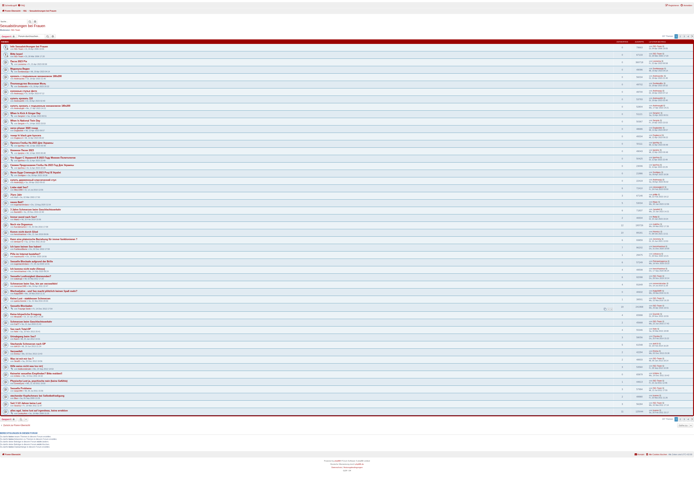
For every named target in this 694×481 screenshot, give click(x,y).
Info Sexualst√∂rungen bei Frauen (29, 46)
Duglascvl (18, 138)
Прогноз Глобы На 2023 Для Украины (31, 143)
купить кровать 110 (21, 98)
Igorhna (21, 160)
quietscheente (20, 301)
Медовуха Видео (20, 68)
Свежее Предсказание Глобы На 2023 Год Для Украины (42, 165)
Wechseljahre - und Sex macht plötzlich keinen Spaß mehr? (43, 291)
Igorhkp (21, 146)
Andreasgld (19, 108)
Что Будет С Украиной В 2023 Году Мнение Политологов (43, 157)
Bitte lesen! (16, 54)
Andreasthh (19, 101)
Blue (16, 398)
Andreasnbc (19, 79)
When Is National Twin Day (25, 120)
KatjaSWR (18, 293)
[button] (692, 36)
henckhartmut (20, 234)
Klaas (655, 202)
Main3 (16, 219)
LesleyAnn (22, 413)
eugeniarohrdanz (21, 205)
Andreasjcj (18, 93)
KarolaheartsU (20, 227)
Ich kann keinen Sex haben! (25, 246)
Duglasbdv (18, 130)
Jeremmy (657, 239)
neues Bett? (16, 202)
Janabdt (656, 209)
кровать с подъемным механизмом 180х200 (36, 76)
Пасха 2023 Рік (18, 61)
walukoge (18, 279)
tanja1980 (18, 391)
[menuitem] (21, 5)
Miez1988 (18, 190)
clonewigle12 (658, 187)
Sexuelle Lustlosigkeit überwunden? (30, 276)
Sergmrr (21, 116)
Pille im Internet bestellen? (25, 254)
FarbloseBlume (20, 249)
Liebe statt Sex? (19, 187)
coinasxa (657, 254)
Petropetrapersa (660, 261)
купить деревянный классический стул (33, 180)
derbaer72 (18, 242)
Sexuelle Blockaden (21, 306)
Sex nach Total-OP (20, 329)
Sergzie (21, 123)
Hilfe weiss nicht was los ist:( (26, 366)
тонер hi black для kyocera (25, 135)
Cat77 (16, 324)
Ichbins (17, 376)
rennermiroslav (659, 283)
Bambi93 (18, 212)
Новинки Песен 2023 (22, 150)
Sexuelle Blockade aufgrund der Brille (31, 261)
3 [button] (684, 36)
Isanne (656, 395)
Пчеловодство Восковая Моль (28, 83)
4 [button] (688, 36)
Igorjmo (21, 153)
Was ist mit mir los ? (22, 358)
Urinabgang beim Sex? (23, 336)
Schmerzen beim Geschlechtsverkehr (31, 321)
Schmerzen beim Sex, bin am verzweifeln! (33, 283)
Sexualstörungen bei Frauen (22, 26)
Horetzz (656, 231)
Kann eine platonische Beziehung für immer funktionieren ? (43, 239)
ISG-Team (15, 30)
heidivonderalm (24, 369)
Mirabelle (18, 317)
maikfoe (656, 224)
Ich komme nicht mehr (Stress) (27, 269)
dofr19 (17, 346)
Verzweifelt (16, 351)
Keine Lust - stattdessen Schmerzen (30, 298)
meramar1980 (20, 286)
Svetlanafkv (23, 86)
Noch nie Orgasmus (21, 224)
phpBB (337, 461)
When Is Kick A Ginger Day (25, 113)
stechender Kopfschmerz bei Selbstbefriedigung (37, 395)
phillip (655, 194)
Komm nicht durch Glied (24, 231)
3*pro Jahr (16, 194)
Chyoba (656, 336)
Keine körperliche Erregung (25, 314)
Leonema (22, 64)
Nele (16, 331)
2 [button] (680, 36)
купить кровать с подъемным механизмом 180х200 (40, 105)
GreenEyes (19, 383)
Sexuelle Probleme (20, 388)
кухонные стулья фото (23, 91)
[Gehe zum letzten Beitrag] (663, 46)
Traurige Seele (24, 309)
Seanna (17, 406)
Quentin (656, 314)
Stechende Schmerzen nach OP (28, 344)
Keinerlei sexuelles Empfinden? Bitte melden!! (36, 373)
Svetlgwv (22, 175)
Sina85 (17, 361)
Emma (17, 354)
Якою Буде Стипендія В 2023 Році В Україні (35, 172)
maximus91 (19, 256)
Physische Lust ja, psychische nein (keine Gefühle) (38, 381)
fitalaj (655, 217)
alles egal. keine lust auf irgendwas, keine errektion (39, 410)
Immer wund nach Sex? (23, 217)
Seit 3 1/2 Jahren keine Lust (25, 403)
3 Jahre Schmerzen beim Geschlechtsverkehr (35, 209)
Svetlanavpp (23, 71)
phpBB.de (359, 464)
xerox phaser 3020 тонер (24, 128)
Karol (16, 339)
